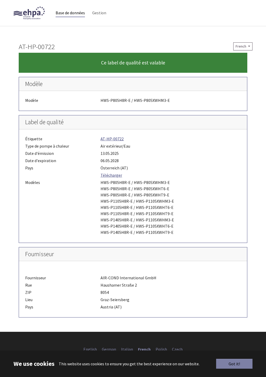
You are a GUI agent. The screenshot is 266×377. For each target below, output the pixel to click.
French (241, 46)
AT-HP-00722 (112, 138)
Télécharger (111, 175)
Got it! (234, 363)
